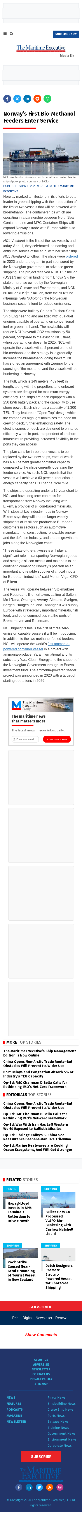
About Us (41, 1360)
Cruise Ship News (60, 1409)
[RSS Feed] (49, 1487)
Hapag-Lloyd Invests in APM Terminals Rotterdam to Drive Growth (19, 1212)
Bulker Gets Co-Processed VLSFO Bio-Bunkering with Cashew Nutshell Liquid (59, 1223)
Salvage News (58, 1421)
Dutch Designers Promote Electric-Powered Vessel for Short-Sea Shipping (59, 1277)
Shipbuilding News (62, 1404)
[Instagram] (59, 1487)
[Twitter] (39, 1487)
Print (15, 1318)
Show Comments (41, 1335)
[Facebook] (18, 1487)
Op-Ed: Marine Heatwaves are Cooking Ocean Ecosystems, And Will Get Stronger (37, 1147)
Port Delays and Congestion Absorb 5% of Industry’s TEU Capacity (38, 1074)
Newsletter (44, 1318)
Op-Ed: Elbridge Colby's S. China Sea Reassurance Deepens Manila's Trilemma (37, 1137)
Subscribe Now (57, 739)
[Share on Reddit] (37, 99)
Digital (28, 1318)
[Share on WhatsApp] (47, 99)
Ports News (56, 1416)
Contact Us (41, 1374)
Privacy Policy (41, 1379)
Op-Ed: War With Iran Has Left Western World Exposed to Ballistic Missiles (35, 1126)
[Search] (12, 34)
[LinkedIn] (29, 1487)
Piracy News (56, 1397)
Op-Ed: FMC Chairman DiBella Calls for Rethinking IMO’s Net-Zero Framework (35, 1085)
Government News (61, 1434)
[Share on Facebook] (7, 99)
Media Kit (67, 55)
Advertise (41, 1364)
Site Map (41, 1384)
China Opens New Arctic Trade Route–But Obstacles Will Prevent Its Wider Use (37, 1064)
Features (14, 1404)
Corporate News (60, 1446)
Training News (58, 1428)
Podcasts (15, 1409)
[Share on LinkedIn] (27, 99)
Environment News (62, 1439)
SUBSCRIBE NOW (66, 34)
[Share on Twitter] (17, 99)
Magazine (14, 1416)
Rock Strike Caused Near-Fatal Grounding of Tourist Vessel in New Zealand (21, 1271)
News (11, 1397)
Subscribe (41, 1456)
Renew (60, 1318)
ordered (72, 256)
